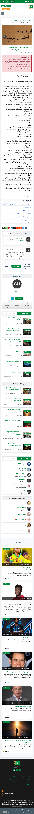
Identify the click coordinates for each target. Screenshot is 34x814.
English (12, 1)
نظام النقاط (13, 781)
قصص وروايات (22, 20)
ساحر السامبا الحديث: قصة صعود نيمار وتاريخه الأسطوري (17, 204)
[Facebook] (26, 228)
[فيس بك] (32, 1)
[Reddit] (20, 228)
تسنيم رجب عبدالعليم (8, 365)
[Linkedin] (12, 228)
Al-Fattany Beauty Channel (20, 239)
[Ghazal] (17, 283)
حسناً (4, 812)
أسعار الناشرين (28, 781)
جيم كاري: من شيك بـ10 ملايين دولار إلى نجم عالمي (19, 213)
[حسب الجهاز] (7, 1)
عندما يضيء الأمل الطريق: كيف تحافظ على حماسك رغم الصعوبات (17, 221)
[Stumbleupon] (17, 228)
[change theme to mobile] (3, 1)
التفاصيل (7, 578)
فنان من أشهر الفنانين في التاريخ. (14, 361)
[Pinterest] (9, 228)
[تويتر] (29, 1)
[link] (17, 294)
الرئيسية (30, 20)
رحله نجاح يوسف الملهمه (16, 351)
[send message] (12, 298)
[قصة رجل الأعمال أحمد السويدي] (17, 695)
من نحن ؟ (29, 779)
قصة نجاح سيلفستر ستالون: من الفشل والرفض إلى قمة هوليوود (12, 372)
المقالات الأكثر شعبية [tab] (10, 313)
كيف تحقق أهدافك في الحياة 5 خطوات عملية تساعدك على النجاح (13, 444)
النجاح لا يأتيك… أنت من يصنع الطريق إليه (13, 410)
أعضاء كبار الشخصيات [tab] (10, 458)
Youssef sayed (6, 334)
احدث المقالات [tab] (24, 313)
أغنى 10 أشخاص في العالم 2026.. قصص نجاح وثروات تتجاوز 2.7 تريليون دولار (12, 329)
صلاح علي (5, 564)
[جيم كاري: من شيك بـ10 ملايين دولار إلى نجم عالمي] (17, 661)
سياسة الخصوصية (27, 776)
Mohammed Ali (7, 355)
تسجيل (6, 266)
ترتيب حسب (17, 233)
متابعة (19, 298)
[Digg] (14, 228)
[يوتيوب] (26, 1)
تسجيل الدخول (15, 266)
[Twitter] (23, 228)
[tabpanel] (17, 477)
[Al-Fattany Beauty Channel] (28, 239)
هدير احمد (6, 415)
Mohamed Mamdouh (8, 376)
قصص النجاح (14, 20)
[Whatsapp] (6, 228)
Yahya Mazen (6, 449)
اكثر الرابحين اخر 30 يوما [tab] (24, 458)
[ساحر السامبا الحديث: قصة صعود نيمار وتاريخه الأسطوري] (17, 557)
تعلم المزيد (10, 812)
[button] (3, 228)
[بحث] (2, 13)
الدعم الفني (13, 779)
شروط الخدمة (12, 776)
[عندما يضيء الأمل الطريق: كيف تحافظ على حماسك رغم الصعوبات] (17, 729)
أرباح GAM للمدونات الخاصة (25, 784)
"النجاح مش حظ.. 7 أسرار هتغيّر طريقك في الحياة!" (12, 318)
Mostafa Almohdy (7, 598)
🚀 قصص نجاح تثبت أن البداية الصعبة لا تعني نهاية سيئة (12, 399)
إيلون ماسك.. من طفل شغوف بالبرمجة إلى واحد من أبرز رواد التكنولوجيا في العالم (12, 340)
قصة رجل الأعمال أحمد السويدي (23, 216)
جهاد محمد (6, 323)
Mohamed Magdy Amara (8, 393)
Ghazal (17, 291)
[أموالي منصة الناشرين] (30, 7)
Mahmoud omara (7, 703)
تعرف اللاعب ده (27, 207)
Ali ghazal (22, 249)
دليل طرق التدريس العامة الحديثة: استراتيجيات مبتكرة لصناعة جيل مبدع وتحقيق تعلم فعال (13, 433)
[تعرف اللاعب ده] (17, 591)
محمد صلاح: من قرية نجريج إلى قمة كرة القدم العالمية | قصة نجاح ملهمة (13, 421)
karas (5, 404)
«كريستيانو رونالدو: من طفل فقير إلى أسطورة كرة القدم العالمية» (13, 388)
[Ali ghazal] (28, 250)
